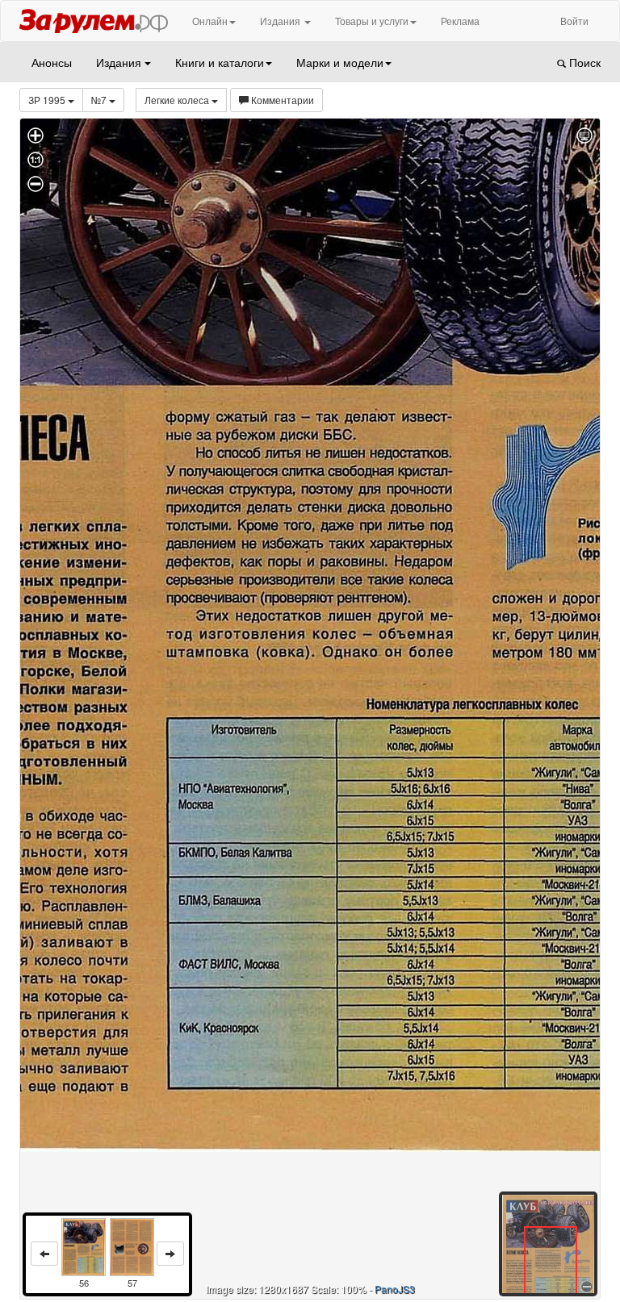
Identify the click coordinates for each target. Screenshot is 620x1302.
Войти (574, 20)
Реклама (460, 20)
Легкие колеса (178, 99)
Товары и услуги (371, 20)
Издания (281, 20)
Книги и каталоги (219, 62)
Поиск (583, 62)
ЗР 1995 (48, 99)
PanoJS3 (395, 1289)
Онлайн (210, 20)
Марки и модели (339, 62)
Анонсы (51, 62)
